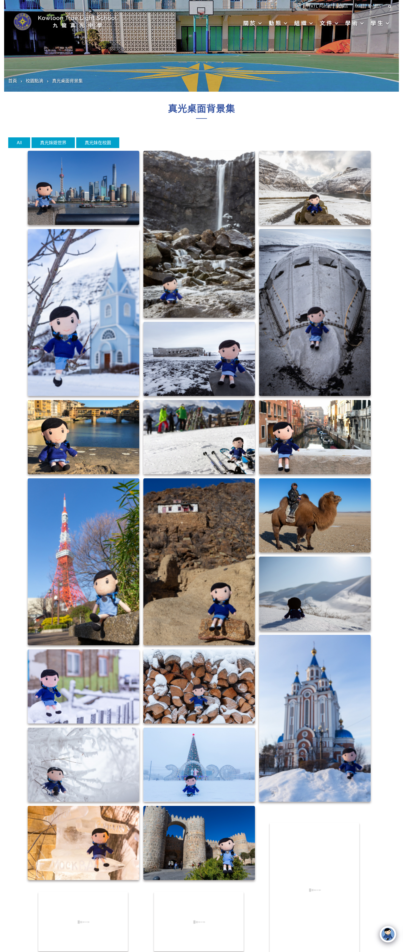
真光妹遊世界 (53, 142)
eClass (342, 6)
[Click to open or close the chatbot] (388, 934)
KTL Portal (320, 6)
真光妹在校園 (98, 142)
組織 (301, 23)
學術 (352, 23)
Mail (358, 6)
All (19, 142)
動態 (275, 23)
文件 (326, 23)
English (374, 6)
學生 (377, 23)
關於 (250, 23)
